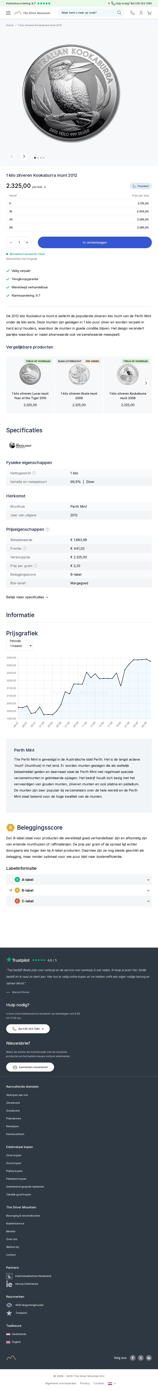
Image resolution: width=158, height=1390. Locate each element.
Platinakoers (13, 1118)
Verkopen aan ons (17, 1095)
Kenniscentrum (15, 1134)
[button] (11, 156)
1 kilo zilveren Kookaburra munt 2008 (127, 396)
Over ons (11, 1239)
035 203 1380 (143, 3)
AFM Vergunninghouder (29, 1305)
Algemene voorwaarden (60, 1383)
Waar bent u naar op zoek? (79, 12)
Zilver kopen (13, 1155)
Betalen (10, 1231)
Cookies (99, 1383)
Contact (11, 1254)
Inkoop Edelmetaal (26, 1283)
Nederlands (19, 1334)
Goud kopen (13, 1163)
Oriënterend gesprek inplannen (25, 1186)
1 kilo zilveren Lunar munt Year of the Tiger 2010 (30, 396)
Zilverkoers (13, 1102)
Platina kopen (14, 1171)
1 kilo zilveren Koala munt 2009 (79, 396)
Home (10, 25)
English (16, 1341)
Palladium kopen (16, 1178)
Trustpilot (21, 1312)
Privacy (85, 1383)
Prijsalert (143, 186)
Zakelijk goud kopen (18, 1194)
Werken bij (12, 1247)
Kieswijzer (12, 1126)
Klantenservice (15, 1223)
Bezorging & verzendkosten (23, 1215)
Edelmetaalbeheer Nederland (33, 1276)
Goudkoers (13, 1110)
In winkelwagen (95, 242)
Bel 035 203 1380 (29, 1028)
